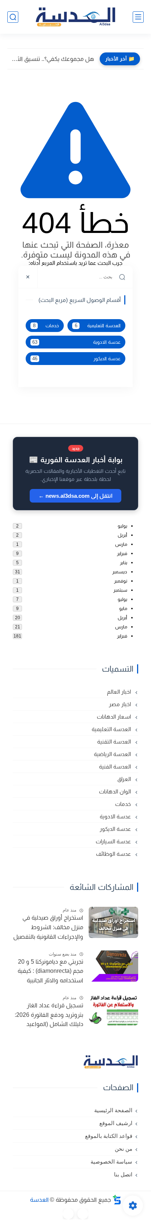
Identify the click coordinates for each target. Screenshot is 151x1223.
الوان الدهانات (115, 791)
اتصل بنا (123, 1175)
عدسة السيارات (114, 841)
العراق (124, 779)
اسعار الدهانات (114, 716)
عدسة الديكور (76, 359)
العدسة (39, 1200)
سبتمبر (120, 590)
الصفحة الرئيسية (113, 1110)
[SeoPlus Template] (117, 1200)
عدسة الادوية (76, 342)
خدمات (46, 326)
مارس (121, 544)
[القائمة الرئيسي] (138, 17)
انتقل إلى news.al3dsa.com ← (75, 496)
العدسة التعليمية (98, 326)
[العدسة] (75, 17)
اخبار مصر (120, 704)
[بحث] (12, 17)
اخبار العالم (119, 692)
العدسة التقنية (114, 741)
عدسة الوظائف (114, 854)
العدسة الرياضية (113, 754)
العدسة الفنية (115, 766)
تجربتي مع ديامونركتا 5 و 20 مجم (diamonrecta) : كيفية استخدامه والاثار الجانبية (50, 971)
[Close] (28, 277)
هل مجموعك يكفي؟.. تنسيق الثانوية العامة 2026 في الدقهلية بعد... (52, 59)
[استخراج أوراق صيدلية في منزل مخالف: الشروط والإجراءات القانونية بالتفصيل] (113, 922)
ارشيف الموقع (115, 1123)
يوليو (122, 526)
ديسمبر (119, 571)
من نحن (123, 1149)
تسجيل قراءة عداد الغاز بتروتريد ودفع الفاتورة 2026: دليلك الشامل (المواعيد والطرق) (49, 1015)
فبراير (122, 553)
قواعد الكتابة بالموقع (108, 1136)
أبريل (122, 535)
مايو (123, 608)
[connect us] (82, 1213)
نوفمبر (120, 581)
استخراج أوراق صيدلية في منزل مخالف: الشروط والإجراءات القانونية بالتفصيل (48, 926)
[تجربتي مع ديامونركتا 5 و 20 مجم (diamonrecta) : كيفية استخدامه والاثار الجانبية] (113, 966)
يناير (123, 562)
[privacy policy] (68, 1213)
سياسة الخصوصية (111, 1162)
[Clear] (48, 277)
